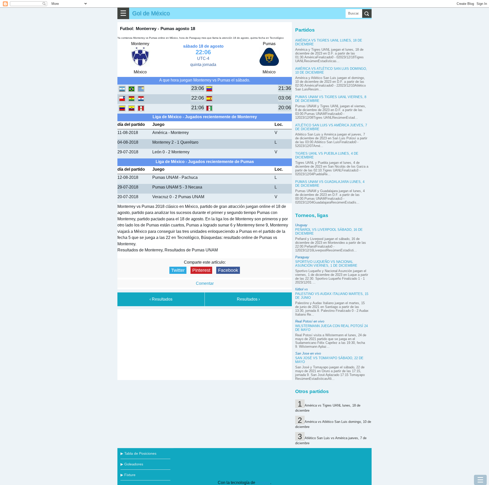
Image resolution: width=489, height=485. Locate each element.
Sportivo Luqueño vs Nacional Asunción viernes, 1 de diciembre (326, 263)
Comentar (205, 283)
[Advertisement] (205, 343)
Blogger (263, 482)
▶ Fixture (127, 475)
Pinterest (201, 270)
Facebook (228, 270)
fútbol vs (301, 289)
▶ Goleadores (131, 464)
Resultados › (248, 299)
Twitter (178, 270)
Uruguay (301, 225)
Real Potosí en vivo (309, 321)
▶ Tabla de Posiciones (138, 453)
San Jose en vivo (308, 353)
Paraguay (302, 257)
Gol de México (151, 13)
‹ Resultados (161, 299)
